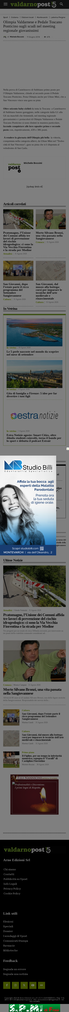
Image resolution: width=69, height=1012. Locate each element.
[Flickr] (41, 985)
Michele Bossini (17, 37)
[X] (24, 197)
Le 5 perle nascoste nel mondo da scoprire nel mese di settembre (33, 353)
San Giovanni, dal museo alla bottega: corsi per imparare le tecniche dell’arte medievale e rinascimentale (49, 291)
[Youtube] (32, 985)
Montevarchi (42, 17)
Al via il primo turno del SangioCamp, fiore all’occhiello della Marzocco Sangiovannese (51, 542)
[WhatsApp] (46, 197)
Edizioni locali (28, 17)
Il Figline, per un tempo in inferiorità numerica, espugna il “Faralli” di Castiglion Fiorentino (42, 758)
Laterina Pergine (58, 17)
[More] (53, 197)
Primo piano (28, 752)
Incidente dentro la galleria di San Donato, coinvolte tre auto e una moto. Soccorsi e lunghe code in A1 (33, 510)
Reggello (11, 484)
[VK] (38, 197)
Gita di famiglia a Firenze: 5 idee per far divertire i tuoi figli (32, 395)
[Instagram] (15, 985)
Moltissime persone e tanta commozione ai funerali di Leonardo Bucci (33, 476)
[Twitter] (24, 985)
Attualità (7, 254)
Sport (5, 17)
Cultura (7, 299)
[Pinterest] (31, 197)
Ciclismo (14, 17)
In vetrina (11, 348)
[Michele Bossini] (5, 37)
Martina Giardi (27, 722)
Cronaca (40, 242)
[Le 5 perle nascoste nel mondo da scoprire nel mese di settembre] (34, 332)
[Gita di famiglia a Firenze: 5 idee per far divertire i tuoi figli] (34, 374)
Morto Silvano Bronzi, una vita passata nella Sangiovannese (50, 235)
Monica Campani (19, 685)
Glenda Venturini (20, 610)
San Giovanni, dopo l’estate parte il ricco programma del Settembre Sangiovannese (16, 289)
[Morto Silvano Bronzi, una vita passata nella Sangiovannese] (51, 219)
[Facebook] (16, 197)
